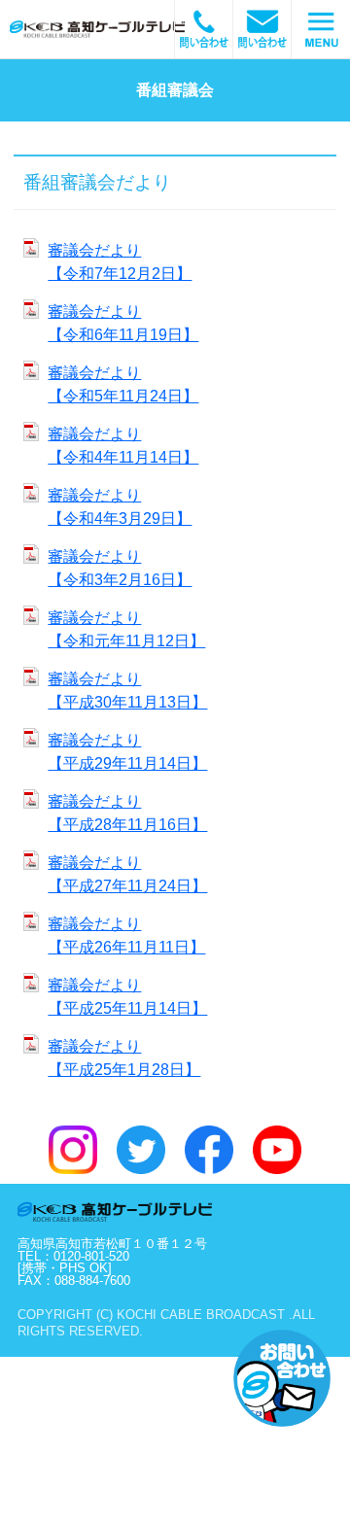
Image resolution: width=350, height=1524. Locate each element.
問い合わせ (262, 29)
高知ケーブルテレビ (121, 29)
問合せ (204, 29)
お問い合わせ (282, 1378)
